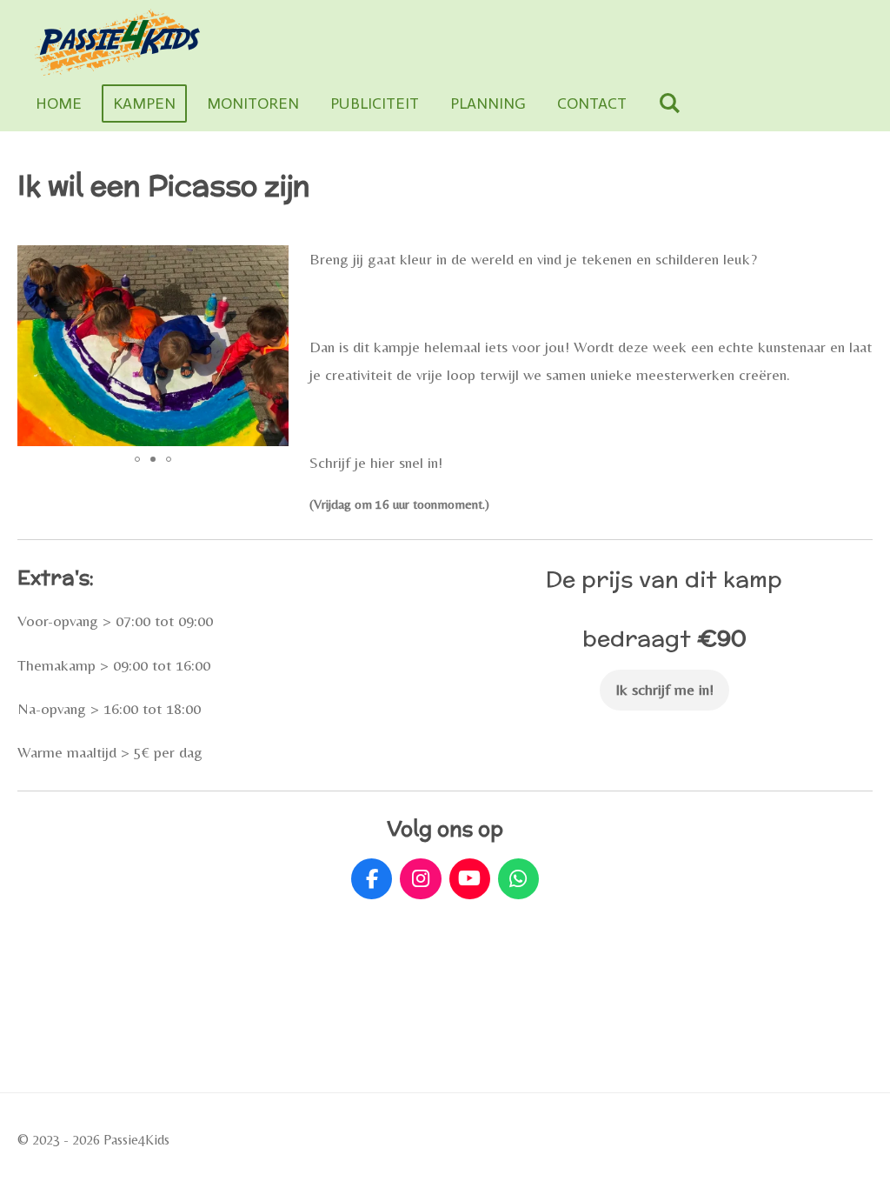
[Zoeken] (669, 103)
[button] (273, 261)
